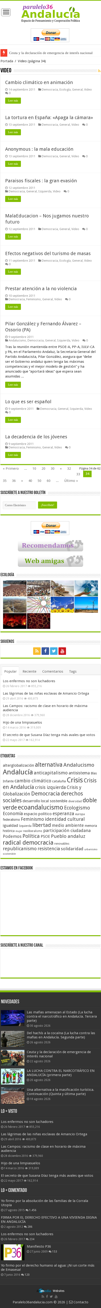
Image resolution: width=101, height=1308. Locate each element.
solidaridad (72, 848)
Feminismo (33, 299)
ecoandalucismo (40, 807)
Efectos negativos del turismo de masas (48, 253)
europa (80, 814)
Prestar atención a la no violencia (41, 288)
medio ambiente (68, 825)
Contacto (80, 1302)
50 (39, 481)
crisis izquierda (50, 787)
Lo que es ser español (28, 401)
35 (5, 481)
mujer (19, 831)
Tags (73, 671)
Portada (6, 61)
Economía (13, 813)
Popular (10, 671)
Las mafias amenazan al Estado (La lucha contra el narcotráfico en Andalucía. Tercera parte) (62, 1016)
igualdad (10, 825)
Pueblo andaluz (68, 836)
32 (69, 468)
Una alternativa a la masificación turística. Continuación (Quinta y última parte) (60, 1092)
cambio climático (33, 781)
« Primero (11, 468)
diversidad (75, 801)
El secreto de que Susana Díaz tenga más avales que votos (49, 735)
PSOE (45, 836)
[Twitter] (54, 651)
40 (30, 481)
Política (31, 836)
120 (27, 1274)
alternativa (48, 764)
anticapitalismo (51, 773)
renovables (61, 843)
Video (88, 89)
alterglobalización (18, 765)
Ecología (65, 89)
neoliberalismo (32, 831)
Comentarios (52, 671)
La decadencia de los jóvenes (36, 437)
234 (31, 1239)
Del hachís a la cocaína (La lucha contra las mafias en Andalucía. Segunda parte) (61, 1035)
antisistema (79, 773)
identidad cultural (65, 819)
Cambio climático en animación (39, 82)
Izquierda (44, 191)
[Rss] (37, 651)
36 (14, 481)
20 (43, 468)
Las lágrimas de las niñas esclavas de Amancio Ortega (46, 693)
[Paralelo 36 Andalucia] (50, 13)
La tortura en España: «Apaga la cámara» (49, 117)
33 (78, 474)
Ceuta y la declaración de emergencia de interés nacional (51, 53)
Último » (71, 481)
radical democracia (28, 842)
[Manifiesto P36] (12, 1252)
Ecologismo (77, 808)
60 (48, 481)
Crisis (75, 780)
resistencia (49, 848)
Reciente (29, 671)
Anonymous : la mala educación (39, 149)
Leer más (13, 100)
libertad (41, 825)
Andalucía (18, 772)
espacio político (38, 813)
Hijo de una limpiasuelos (22, 722)
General (77, 89)
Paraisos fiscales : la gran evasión (41, 180)
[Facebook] (45, 651)
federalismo (11, 819)
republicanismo (20, 848)
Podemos (12, 836)
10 (34, 468)
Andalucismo (17, 340)
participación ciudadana (67, 830)
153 (54, 1251)
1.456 (32, 1210)
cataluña (59, 781)
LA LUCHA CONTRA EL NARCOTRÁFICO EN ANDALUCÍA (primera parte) (61, 1073)
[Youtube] (62, 651)
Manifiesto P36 (39, 1246)
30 (52, 468)
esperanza (63, 813)
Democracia (50, 89)
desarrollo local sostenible (45, 801)
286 (29, 1226)
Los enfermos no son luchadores (29, 681)
